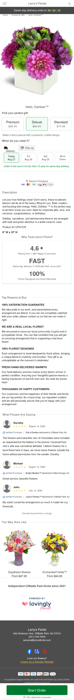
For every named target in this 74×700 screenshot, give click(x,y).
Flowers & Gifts (18, 14)
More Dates (62, 157)
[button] (67, 692)
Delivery (10, 150)
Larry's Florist (37, 3)
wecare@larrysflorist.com (37, 640)
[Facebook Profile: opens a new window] (29, 651)
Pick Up (29, 148)
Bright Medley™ (33, 473)
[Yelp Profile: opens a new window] (44, 651)
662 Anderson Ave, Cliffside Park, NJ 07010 (37, 633)
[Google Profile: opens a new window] (37, 651)
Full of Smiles (32, 432)
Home (5, 14)
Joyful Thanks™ (33, 496)
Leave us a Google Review (37, 662)
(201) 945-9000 (37, 636)
